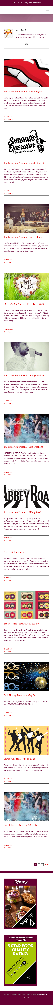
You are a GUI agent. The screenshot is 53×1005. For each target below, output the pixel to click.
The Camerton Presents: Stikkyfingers (23, 91)
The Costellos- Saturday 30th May (21, 623)
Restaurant (12, 329)
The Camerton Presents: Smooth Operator (25, 163)
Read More (7, 119)
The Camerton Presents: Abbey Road (22, 512)
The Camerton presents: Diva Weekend (23, 446)
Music (10, 117)
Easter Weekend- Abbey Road (19, 758)
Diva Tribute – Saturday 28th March (22, 825)
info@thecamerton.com (32, 3)
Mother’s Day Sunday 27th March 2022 (24, 304)
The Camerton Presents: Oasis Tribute (23, 237)
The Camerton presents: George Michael (24, 375)
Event (6, 117)
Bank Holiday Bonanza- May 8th (20, 695)
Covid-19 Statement (14, 552)
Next (46, 865)
